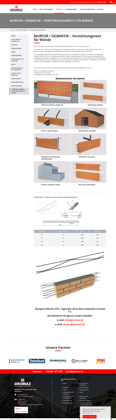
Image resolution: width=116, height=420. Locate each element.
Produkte (59, 9)
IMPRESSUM (22, 404)
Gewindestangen (16, 48)
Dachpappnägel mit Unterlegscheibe (17, 68)
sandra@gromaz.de (74, 324)
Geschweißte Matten (17, 82)
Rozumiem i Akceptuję (90, 416)
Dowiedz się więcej (88, 413)
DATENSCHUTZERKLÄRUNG (35, 404)
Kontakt (100, 9)
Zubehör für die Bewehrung (16, 74)
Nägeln (13, 52)
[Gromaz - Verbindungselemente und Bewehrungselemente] (16, 9)
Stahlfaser (14, 45)
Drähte (13, 36)
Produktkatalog (71, 9)
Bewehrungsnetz (16, 78)
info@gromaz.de (74, 320)
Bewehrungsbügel (16, 86)
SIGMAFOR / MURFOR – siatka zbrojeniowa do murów (18, 91)
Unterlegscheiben (16, 55)
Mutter (13, 64)
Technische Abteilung (87, 9)
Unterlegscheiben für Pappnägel (17, 60)
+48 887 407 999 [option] (101, 2)
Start (35, 9)
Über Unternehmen (46, 9)
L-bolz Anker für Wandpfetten (16, 40)
